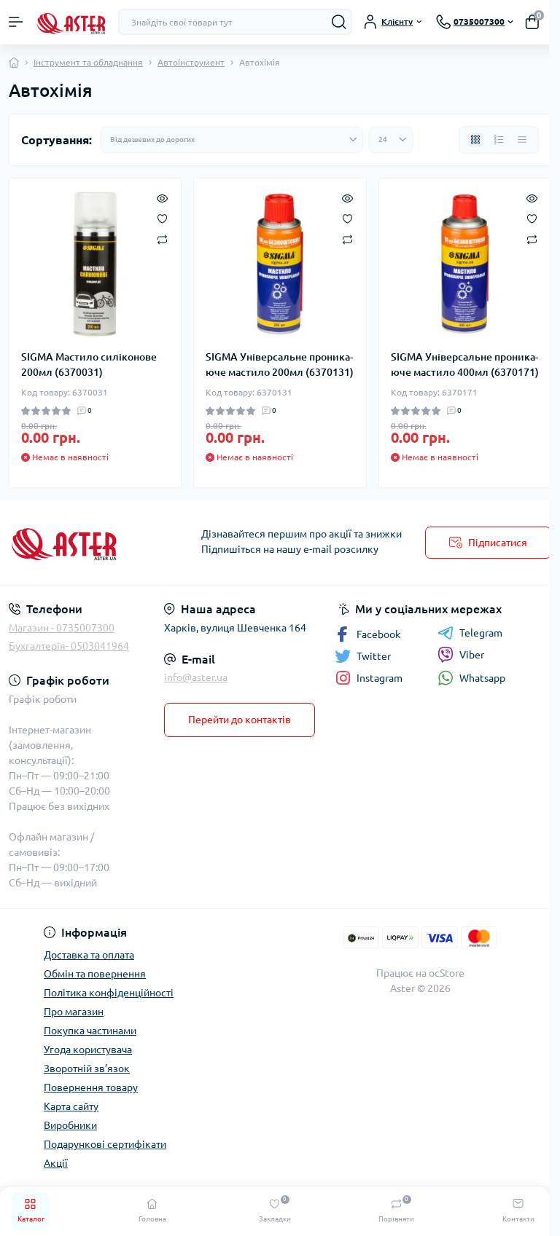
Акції (56, 1163)
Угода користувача (88, 1049)
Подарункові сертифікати (105, 1144)
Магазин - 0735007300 (61, 628)
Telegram (480, 633)
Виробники (70, 1125)
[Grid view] (475, 140)
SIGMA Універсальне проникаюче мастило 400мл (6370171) (465, 364)
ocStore (446, 973)
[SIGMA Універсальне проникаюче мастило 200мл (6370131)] (280, 264)
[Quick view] (162, 197)
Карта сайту (71, 1106)
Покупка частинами (90, 1030)
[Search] (339, 22)
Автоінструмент (191, 62)
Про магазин (74, 1011)
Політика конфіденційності (109, 993)
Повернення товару (91, 1087)
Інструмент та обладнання (88, 62)
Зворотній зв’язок (87, 1068)
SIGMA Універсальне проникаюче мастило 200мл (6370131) (280, 364)
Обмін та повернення (95, 974)
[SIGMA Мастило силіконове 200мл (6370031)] (95, 264)
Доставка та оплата (89, 955)
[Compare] (162, 238)
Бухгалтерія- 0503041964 (69, 646)
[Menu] (16, 22)
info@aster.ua (196, 677)
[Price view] (522, 140)
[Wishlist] (162, 218)
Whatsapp (482, 678)
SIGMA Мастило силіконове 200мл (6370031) (89, 364)
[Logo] (70, 22)
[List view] (498, 140)
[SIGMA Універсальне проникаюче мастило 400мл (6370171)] (465, 264)
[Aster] (93, 542)
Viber (471, 655)
